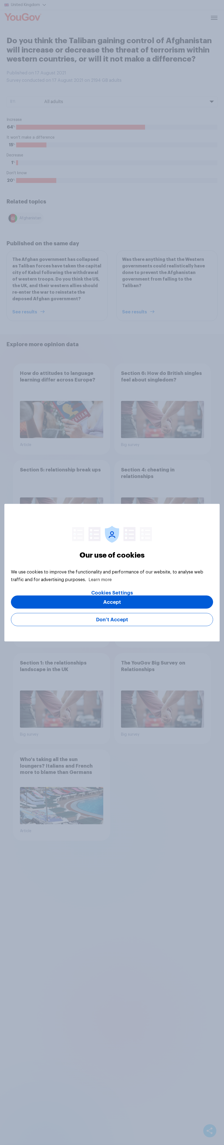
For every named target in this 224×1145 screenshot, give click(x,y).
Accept (112, 601)
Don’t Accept (112, 619)
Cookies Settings (112, 592)
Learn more (100, 579)
